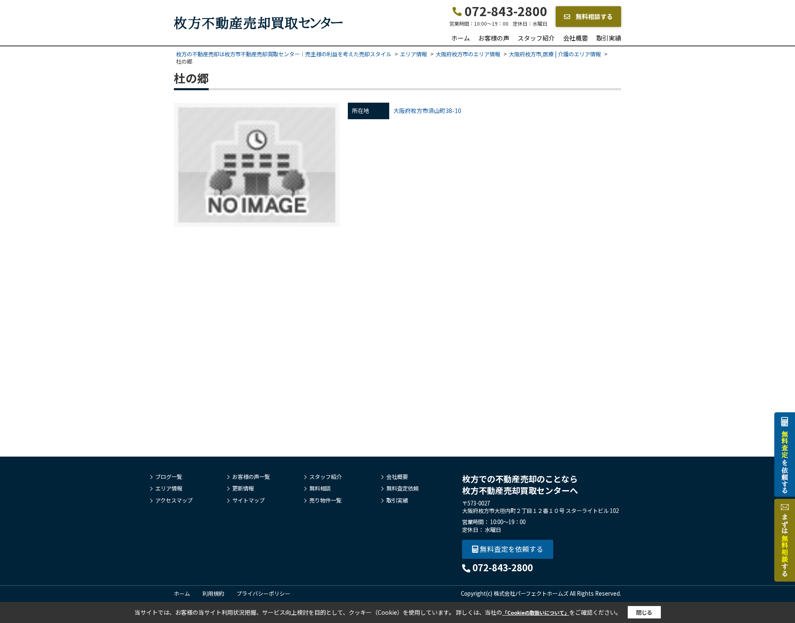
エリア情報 (168, 488)
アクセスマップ (174, 500)
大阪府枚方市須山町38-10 (427, 110)
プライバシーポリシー (263, 593)
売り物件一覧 (325, 500)
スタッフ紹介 (536, 38)
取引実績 (608, 38)
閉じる (644, 612)
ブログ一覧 (168, 477)
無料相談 (320, 488)
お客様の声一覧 (251, 477)
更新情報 (243, 488)
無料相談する (593, 16)
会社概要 (575, 38)
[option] (257, 165)
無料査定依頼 (402, 488)
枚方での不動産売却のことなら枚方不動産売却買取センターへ (520, 484)
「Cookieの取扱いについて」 (535, 612)
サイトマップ (248, 500)
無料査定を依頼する (510, 549)
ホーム (460, 38)
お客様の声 (493, 38)
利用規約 (213, 593)
